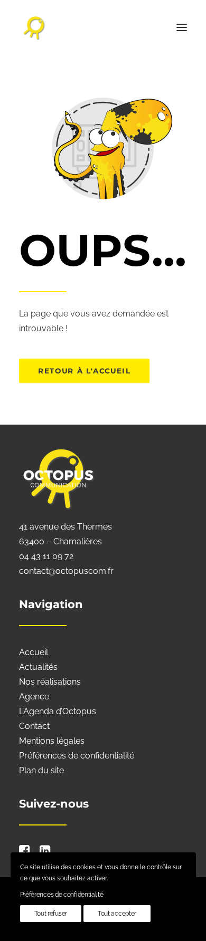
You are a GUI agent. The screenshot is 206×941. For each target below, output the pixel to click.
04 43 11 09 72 (46, 556)
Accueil (33, 652)
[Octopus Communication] (103, 27)
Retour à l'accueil (84, 371)
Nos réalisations (50, 682)
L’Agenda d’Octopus (57, 711)
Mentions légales (52, 741)
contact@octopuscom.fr (66, 571)
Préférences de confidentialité (76, 756)
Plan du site (41, 770)
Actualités (38, 667)
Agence (34, 697)
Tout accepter (117, 913)
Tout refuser (50, 913)
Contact (34, 726)
